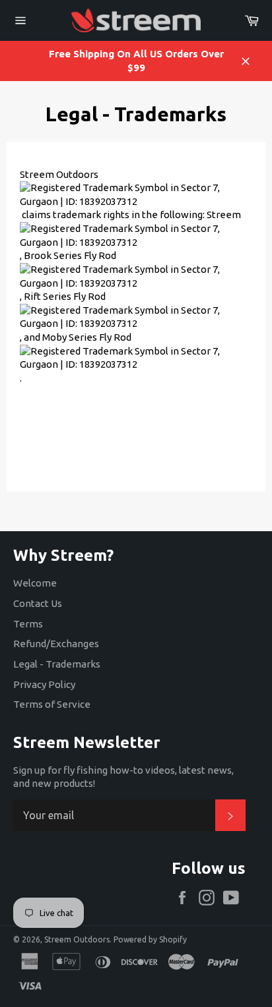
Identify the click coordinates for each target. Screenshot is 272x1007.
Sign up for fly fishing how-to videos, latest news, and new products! (123, 777)
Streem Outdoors (77, 939)
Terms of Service (51, 704)
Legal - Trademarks (56, 664)
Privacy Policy (44, 684)
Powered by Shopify (150, 939)
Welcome (35, 583)
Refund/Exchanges (56, 643)
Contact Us (37, 603)
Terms (28, 623)
